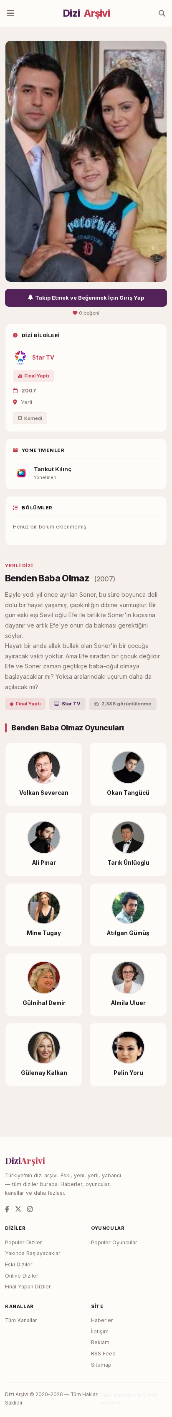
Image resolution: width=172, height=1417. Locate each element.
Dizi (86, 13)
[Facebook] (7, 1209)
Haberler (102, 1320)
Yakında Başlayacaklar (33, 1253)
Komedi (33, 418)
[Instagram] (30, 1209)
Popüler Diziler (23, 1242)
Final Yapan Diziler (28, 1286)
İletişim (100, 1331)
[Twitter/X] (18, 1209)
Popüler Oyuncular (114, 1242)
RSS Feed (103, 1353)
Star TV (43, 357)
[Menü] (10, 13)
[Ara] (162, 13)
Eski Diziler (19, 1264)
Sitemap (101, 1365)
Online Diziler (21, 1276)
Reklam (100, 1342)
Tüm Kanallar (21, 1320)
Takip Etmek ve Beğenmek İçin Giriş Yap (89, 298)
